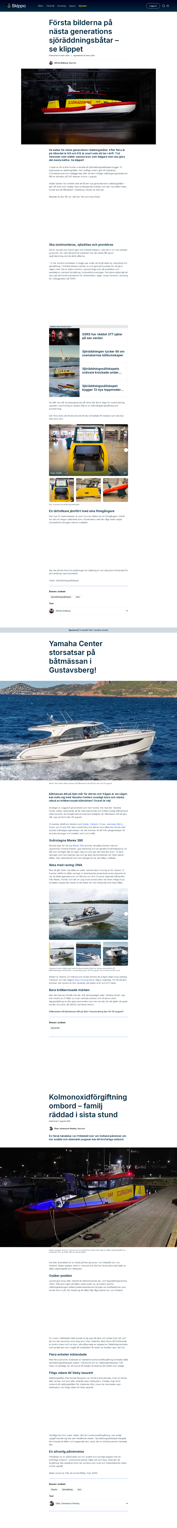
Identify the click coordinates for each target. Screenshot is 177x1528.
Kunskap (62, 6)
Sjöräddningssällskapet (61, 597)
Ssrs (78, 597)
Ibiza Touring (81, 980)
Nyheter (83, 6)
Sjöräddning (67, 1489)
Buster (85, 824)
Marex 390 (78, 845)
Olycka (54, 1489)
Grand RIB (65, 827)
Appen (72, 6)
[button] (88, 106)
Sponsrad (55, 1028)
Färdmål (50, 6)
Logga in (153, 6)
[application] (88, 106)
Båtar (40, 6)
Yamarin (94, 824)
